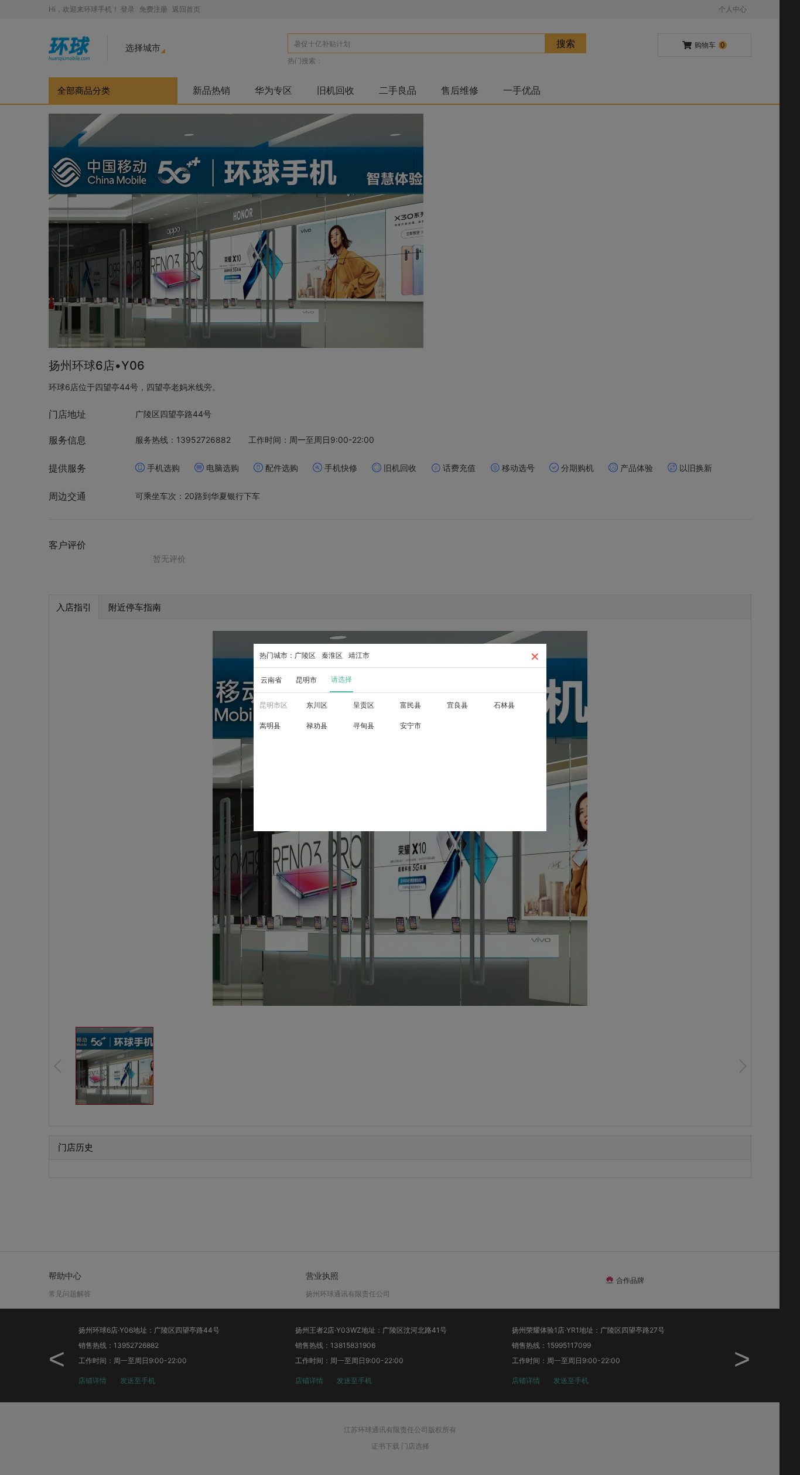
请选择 (341, 679)
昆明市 (306, 679)
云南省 (271, 679)
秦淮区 (332, 655)
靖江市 (359, 655)
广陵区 (305, 655)
